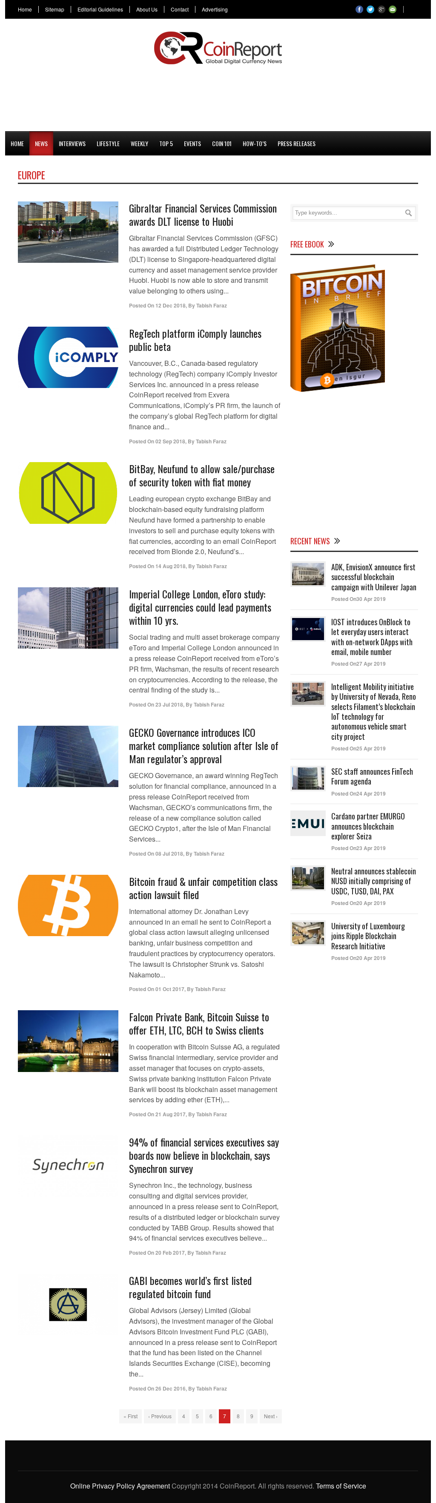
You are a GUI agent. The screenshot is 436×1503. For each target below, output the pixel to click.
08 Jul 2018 (169, 853)
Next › (271, 1416)
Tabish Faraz (211, 305)
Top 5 (166, 143)
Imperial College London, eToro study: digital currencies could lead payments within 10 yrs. (200, 607)
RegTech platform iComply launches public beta (195, 339)
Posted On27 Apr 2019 (358, 663)
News (41, 143)
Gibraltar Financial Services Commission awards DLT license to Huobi (203, 214)
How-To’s (255, 143)
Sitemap (54, 9)
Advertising (215, 9)
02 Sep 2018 (170, 441)
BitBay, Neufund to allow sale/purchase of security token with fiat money (202, 475)
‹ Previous (160, 1416)
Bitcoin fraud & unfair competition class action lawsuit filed (203, 888)
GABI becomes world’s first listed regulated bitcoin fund (190, 1287)
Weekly (139, 143)
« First (130, 1416)
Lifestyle (108, 143)
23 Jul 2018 (169, 704)
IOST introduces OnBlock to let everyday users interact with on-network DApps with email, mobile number (372, 636)
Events (192, 143)
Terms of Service (341, 1486)
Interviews (72, 143)
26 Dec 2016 (170, 1388)
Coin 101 (222, 143)
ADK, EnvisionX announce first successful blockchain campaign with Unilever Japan (373, 576)
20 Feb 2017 (170, 1252)
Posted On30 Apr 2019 (358, 599)
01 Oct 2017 (169, 989)
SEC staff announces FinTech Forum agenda (372, 776)
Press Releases (297, 143)
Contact (180, 9)
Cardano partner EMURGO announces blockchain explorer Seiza (368, 826)
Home (25, 9)
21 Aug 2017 (170, 1114)
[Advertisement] (218, 96)
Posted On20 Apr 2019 (358, 903)
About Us (147, 9)
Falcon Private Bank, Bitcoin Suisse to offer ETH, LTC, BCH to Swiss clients (199, 1023)
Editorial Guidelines (100, 9)
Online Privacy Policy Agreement (120, 1486)
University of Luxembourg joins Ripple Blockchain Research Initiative (368, 935)
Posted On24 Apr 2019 (358, 793)
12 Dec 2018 (170, 305)
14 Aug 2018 (170, 566)
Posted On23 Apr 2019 (358, 848)
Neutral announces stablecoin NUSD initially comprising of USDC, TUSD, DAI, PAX (373, 881)
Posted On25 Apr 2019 (358, 748)
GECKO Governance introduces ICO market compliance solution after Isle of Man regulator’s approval (203, 745)
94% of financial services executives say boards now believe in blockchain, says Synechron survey (204, 1155)
